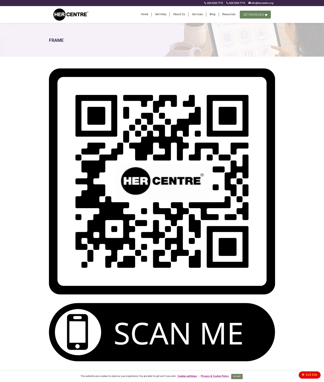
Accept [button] (237, 376)
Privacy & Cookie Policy (215, 376)
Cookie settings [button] (187, 376)
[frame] (162, 214)
